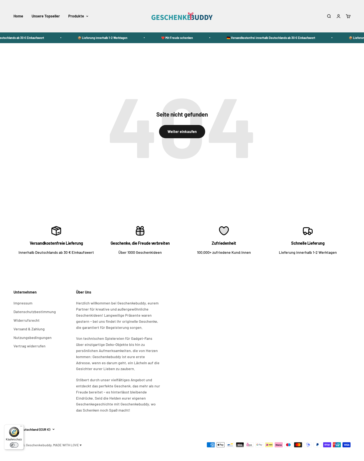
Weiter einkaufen (182, 131)
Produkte (76, 16)
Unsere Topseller (46, 16)
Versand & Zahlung (29, 329)
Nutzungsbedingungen (32, 337)
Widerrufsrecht (26, 320)
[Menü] (21, 427)
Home (18, 16)
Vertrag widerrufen (29, 346)
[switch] (14, 445)
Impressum (22, 303)
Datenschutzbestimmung (34, 311)
